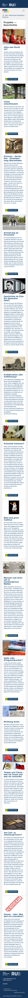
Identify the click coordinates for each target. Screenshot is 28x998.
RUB (6, 15)
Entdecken (5, 17)
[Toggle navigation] (24, 10)
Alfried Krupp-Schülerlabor (16, 15)
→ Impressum (7, 989)
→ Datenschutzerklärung (10, 990)
